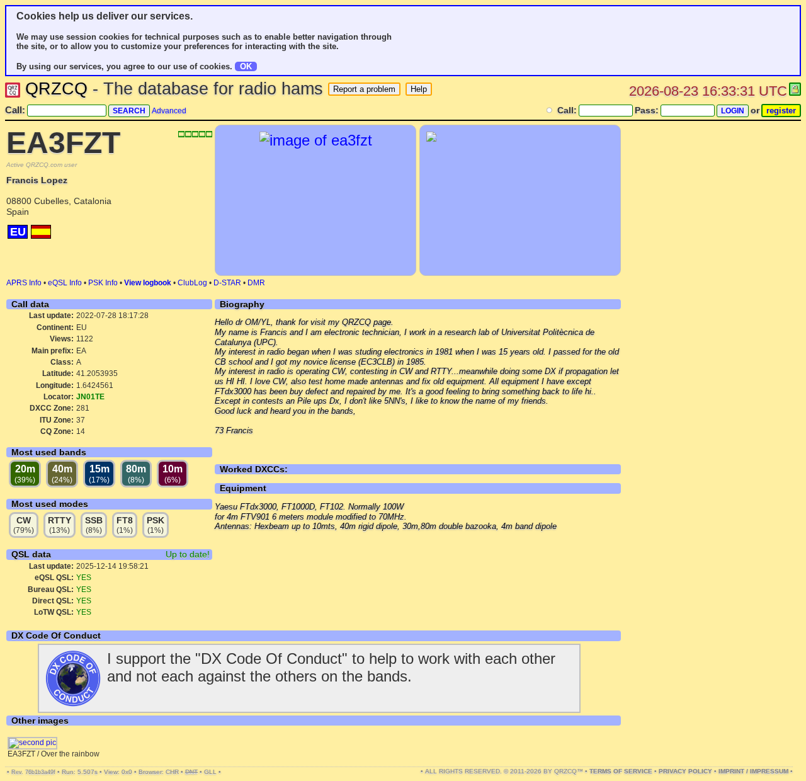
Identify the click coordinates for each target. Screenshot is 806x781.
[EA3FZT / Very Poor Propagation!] (315, 140)
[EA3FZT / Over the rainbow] (32, 742)
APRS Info (24, 282)
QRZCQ (56, 88)
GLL (210, 771)
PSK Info (103, 282)
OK (246, 66)
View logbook (147, 282)
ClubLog (192, 282)
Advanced (169, 110)
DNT (191, 771)
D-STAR (227, 282)
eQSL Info (65, 282)
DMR (256, 282)
